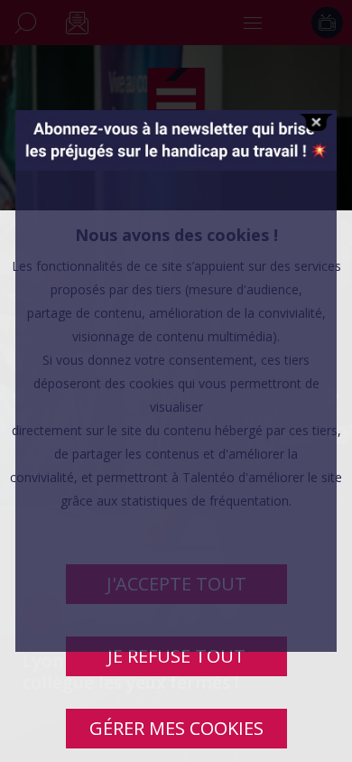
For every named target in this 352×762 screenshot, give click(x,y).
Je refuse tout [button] (176, 656)
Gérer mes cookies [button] (176, 728)
